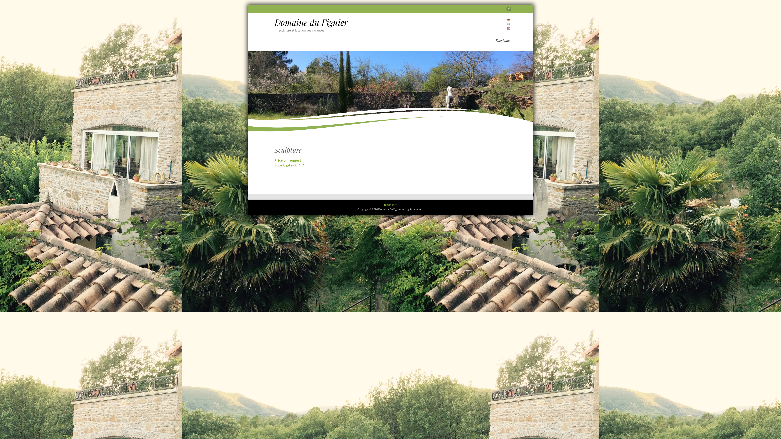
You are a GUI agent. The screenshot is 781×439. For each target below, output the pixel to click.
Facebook (503, 40)
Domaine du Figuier (311, 22)
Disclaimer (390, 205)
